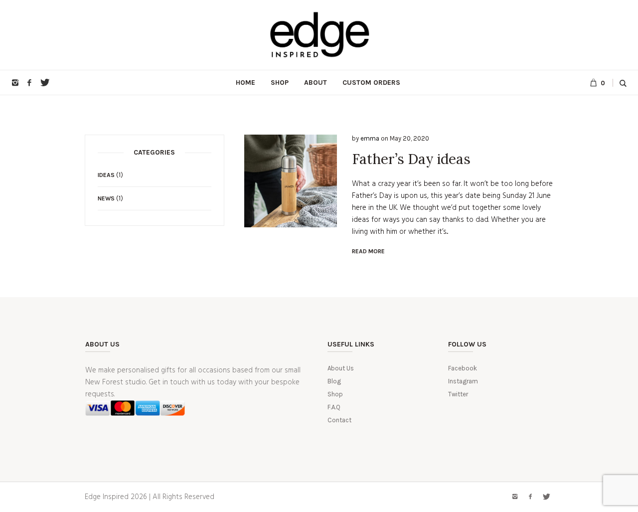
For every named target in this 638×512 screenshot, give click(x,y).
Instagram (463, 381)
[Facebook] (29, 83)
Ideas (106, 174)
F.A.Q (333, 407)
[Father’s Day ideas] (290, 181)
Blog (334, 381)
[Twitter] (44, 83)
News (106, 198)
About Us (340, 368)
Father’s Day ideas (411, 159)
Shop (335, 394)
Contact (339, 420)
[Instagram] (15, 83)
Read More (368, 251)
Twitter (458, 394)
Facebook (462, 368)
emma (369, 138)
